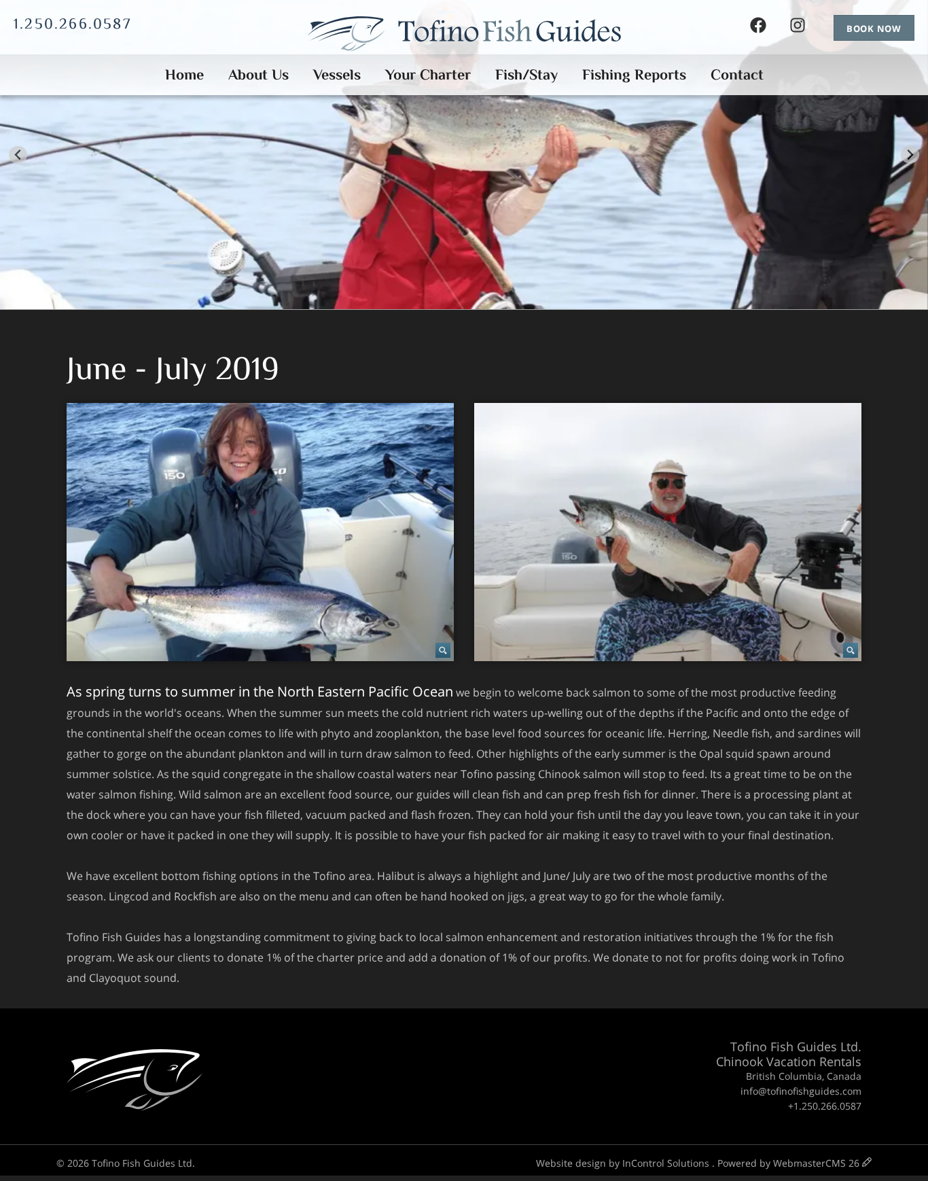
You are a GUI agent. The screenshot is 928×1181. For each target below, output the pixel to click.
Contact (737, 74)
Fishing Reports (634, 74)
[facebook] (758, 27)
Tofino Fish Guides (464, 37)
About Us (258, 74)
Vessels (337, 74)
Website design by (622, 1163)
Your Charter (428, 74)
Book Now (874, 28)
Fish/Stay (526, 74)
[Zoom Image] (260, 532)
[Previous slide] (18, 154)
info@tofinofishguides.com (800, 1091)
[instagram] (797, 27)
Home (184, 74)
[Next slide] (910, 154)
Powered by (788, 1163)
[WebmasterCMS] (867, 1163)
